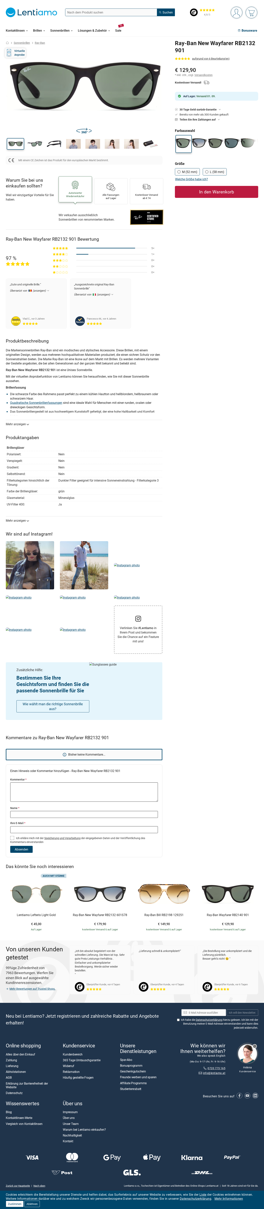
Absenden (21, 849)
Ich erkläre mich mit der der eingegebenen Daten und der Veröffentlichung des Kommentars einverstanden (77, 840)
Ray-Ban (40, 43)
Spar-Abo (126, 1060)
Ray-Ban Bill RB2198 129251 (164, 915)
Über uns (68, 1118)
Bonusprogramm (131, 1065)
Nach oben (39, 1185)
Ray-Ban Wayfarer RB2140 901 (228, 915)
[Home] (7, 42)
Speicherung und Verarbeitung (62, 838)
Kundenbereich (73, 1054)
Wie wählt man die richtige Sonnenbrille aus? (53, 706)
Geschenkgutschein (133, 1071)
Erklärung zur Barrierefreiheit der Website (27, 1085)
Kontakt (68, 1141)
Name (14, 808)
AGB (9, 1078)
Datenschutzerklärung (195, 1198)
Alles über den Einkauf (20, 1054)
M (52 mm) (189, 172)
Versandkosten (203, 75)
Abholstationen (16, 1072)
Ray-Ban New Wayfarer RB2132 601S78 (100, 915)
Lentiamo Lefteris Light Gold (36, 915)
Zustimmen (14, 1204)
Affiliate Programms (133, 1083)
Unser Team (71, 1124)
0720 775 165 (216, 1068)
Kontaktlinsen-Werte (19, 1118)
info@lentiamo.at (214, 1073)
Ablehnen (32, 1204)
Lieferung (12, 1066)
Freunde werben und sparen (138, 1077)
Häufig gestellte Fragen (78, 1078)
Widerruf (68, 1066)
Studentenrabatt (130, 1089)
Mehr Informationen (229, 1198)
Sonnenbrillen (22, 43)
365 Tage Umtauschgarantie (81, 1060)
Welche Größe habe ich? (191, 179)
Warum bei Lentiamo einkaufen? (84, 1129)
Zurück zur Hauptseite (18, 1185)
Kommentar (18, 779)
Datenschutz (14, 1093)
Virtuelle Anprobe (19, 53)
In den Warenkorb (216, 192)
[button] (15, 144)
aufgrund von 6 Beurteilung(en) (211, 58)
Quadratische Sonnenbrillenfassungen (36, 403)
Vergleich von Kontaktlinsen (24, 1124)
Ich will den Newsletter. (242, 1012)
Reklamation (71, 1072)
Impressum (70, 1112)
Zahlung (11, 1060)
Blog (9, 1112)
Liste (202, 1194)
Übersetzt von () (28, 290)
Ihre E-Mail (17, 823)
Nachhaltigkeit (72, 1135)
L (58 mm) (217, 172)
